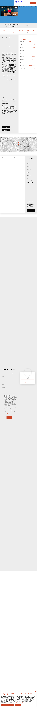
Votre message (4, 392)
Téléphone (3, 384)
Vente (3, 32)
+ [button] (1, 138)
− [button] (1, 139)
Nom (3, 379)
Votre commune (4, 387)
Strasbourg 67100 (12, 32)
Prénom (3, 376)
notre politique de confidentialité (19, 702)
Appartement (7, 32)
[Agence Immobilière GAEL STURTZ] (20, 3)
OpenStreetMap (32, 151)
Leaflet (28, 151)
